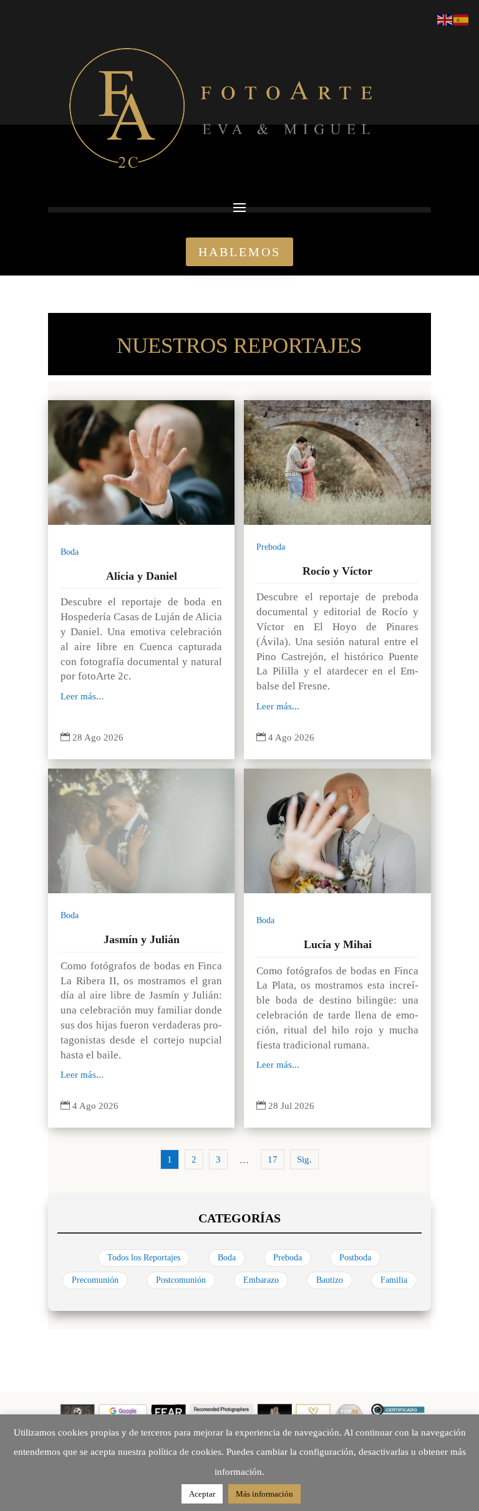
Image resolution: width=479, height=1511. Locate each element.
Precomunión (95, 1280)
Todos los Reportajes (143, 1257)
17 (273, 1159)
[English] (445, 19)
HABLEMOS (239, 252)
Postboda (355, 1257)
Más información (264, 1494)
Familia (393, 1280)
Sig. (304, 1159)
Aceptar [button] (202, 1494)
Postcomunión (181, 1280)
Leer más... (82, 696)
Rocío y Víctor (337, 571)
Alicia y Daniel (141, 576)
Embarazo (261, 1280)
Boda (69, 552)
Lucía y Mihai (338, 944)
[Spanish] (461, 19)
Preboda (270, 547)
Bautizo (329, 1280)
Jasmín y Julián (142, 939)
